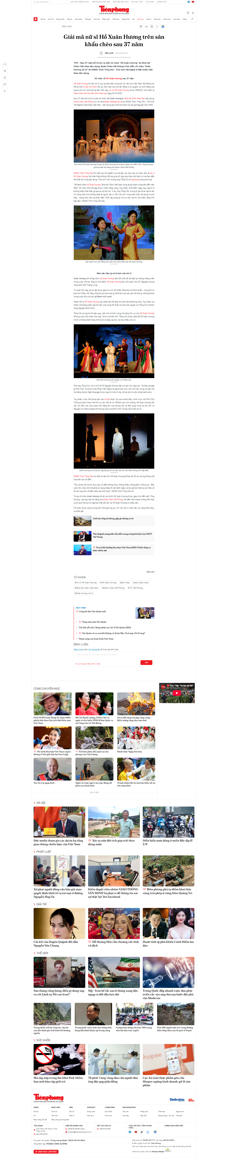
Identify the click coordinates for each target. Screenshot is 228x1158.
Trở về (4, 91)
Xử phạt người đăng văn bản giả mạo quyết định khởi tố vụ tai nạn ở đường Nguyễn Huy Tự (58, 892)
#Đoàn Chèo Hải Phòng (113, 587)
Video (185, 19)
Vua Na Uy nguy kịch (44, 782)
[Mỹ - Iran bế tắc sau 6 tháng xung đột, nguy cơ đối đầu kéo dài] (114, 972)
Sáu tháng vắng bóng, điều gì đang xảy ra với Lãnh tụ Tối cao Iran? (59, 992)
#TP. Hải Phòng (135, 587)
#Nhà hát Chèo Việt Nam (86, 587)
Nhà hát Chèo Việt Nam (134, 98)
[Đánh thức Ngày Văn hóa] (136, 737)
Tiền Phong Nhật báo (101, 2)
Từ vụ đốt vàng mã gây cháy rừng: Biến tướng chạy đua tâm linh (133, 719)
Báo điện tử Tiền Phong (114, 10)
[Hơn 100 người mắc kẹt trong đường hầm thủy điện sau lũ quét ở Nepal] (176, 1014)
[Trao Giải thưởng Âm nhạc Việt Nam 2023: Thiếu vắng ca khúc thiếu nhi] (82, 550)
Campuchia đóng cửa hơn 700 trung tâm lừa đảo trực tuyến (134, 1029)
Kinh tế (51, 19)
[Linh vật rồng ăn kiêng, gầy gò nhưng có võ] (82, 521)
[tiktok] (143, 1132)
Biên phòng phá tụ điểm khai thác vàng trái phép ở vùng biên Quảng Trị (167, 891)
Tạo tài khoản (94, 649)
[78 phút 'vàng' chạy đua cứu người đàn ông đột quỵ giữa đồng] (114, 1059)
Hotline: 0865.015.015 (80, 2)
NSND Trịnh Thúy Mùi (83, 173)
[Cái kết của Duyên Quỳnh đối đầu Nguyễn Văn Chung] (59, 923)
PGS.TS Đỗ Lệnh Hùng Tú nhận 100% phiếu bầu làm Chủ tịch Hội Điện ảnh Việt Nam (52, 720)
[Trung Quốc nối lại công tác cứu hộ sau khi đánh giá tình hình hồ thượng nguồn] (52, 1014)
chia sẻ (141, 26)
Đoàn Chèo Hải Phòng (84, 101)
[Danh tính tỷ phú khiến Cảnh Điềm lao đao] (168, 923)
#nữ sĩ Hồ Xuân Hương (85, 582)
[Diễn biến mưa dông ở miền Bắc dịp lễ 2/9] (168, 822)
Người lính (126, 19)
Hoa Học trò (137, 2)
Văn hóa (140, 19)
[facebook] (188, 2)
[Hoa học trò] (191, 1100)
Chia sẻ (4, 71)
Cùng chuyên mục (47, 688)
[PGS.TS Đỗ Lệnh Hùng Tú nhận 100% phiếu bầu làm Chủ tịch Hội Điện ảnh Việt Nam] (53, 703)
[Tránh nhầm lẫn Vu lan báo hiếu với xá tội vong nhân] (136, 769)
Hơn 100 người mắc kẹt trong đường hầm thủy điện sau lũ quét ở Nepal (175, 1029)
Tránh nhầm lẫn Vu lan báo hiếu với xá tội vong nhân (136, 784)
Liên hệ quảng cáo (74, 1126)
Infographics (129, 1107)
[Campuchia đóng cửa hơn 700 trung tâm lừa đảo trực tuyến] (134, 1014)
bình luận (157, 26)
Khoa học (167, 19)
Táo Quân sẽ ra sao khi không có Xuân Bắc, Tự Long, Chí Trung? (113, 633)
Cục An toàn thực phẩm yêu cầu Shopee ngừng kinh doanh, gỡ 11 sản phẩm (166, 1081)
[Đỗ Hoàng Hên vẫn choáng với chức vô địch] (114, 923)
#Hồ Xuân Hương (108, 582)
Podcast (91, 1107)
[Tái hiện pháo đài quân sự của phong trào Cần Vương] (94, 737)
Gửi (146, 663)
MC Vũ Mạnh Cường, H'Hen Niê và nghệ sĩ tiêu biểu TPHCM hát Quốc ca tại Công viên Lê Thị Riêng (94, 720)
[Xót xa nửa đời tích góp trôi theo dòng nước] (114, 822)
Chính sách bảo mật (174, 1126)
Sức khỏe (78, 19)
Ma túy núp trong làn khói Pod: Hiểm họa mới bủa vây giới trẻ (58, 1079)
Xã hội (43, 19)
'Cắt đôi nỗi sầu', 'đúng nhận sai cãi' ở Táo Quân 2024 (105, 627)
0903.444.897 (105, 1129)
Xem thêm (192, 19)
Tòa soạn (150, 2)
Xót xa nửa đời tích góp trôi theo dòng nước (111, 842)
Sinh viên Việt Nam (120, 2)
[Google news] (156, 1132)
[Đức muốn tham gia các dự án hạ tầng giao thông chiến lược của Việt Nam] (59, 822)
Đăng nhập (78, 649)
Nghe (4, 64)
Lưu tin (4, 77)
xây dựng (135, 179)
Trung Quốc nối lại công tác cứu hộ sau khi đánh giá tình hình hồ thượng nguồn (52, 1030)
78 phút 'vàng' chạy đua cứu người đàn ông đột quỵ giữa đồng (113, 1079)
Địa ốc (69, 19)
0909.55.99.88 (74, 1129)
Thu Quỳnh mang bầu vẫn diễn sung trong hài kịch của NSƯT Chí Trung (122, 535)
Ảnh (71, 1107)
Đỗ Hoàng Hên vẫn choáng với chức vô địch (113, 943)
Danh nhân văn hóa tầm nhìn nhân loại (90, 93)
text (146, 26)
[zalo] (149, 1132)
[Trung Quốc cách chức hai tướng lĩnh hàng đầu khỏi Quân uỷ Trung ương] (93, 1014)
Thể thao (115, 19)
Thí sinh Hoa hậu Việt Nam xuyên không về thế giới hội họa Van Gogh (52, 753)
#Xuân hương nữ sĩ (84, 593)
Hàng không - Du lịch (166, 1115)
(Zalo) (82, 1129)
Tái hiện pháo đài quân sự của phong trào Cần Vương (92, 753)
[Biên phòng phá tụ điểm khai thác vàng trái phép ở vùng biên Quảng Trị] (168, 870)
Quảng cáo (161, 2)
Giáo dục (157, 19)
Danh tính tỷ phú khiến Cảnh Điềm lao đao (168, 943)
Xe (133, 19)
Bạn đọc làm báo (47, 1151)
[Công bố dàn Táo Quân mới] (144, 613)
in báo (152, 26)
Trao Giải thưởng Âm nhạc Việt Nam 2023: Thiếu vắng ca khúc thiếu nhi (122, 549)
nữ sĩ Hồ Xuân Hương (119, 90)
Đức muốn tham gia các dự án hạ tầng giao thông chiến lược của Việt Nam (58, 842)
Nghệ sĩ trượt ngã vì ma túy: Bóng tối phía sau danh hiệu (93, 784)
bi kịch (108, 399)
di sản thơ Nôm (90, 86)
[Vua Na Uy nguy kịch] (53, 769)
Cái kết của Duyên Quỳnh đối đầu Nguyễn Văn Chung (56, 943)
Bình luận (4, 84)
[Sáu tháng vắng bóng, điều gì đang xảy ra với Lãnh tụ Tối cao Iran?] (59, 972)
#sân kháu (125, 582)
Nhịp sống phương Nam (60, 1120)
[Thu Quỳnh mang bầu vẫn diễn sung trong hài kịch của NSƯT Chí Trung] (82, 536)
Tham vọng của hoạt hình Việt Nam (96, 638)
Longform (110, 1107)
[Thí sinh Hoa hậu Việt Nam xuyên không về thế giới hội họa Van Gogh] (53, 737)
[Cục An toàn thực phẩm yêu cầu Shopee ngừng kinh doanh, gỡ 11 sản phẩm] (168, 1059)
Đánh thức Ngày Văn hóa (129, 751)
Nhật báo (55, 1107)
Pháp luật (106, 19)
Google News (162, 26)
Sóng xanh (60, 19)
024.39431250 (42, 1134)
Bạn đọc (143, 1115)
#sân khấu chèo (140, 582)
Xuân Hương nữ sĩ (113, 101)
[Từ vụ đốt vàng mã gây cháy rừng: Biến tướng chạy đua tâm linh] (136, 703)
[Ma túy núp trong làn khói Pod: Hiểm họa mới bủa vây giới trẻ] (59, 1059)
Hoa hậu (176, 19)
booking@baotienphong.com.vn (80, 1132)
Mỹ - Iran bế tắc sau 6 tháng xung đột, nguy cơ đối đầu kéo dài (113, 992)
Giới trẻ (97, 19)
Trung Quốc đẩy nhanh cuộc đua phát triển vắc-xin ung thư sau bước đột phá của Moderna (168, 994)
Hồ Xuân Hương (114, 78)
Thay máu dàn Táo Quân (93, 621)
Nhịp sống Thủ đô (40, 1120)
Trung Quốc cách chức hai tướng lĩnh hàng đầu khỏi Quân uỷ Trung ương (93, 1029)
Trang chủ (35, 19)
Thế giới (88, 19)
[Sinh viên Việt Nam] (177, 1100)
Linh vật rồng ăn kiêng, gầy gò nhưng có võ (113, 518)
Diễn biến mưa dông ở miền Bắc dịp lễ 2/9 (168, 842)
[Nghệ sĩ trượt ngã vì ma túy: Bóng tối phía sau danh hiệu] (94, 769)
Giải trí (148, 19)
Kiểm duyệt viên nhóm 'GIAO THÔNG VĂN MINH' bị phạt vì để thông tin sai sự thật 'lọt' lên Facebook (113, 892)
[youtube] (193, 2)
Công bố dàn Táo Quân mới (92, 611)
